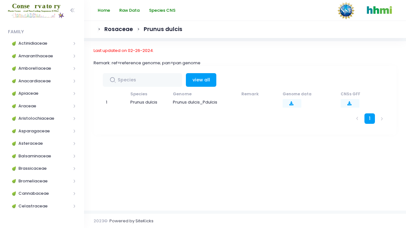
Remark (250, 94)
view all (201, 80)
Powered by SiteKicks (131, 221)
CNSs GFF (350, 94)
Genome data (297, 94)
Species (138, 94)
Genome (182, 94)
